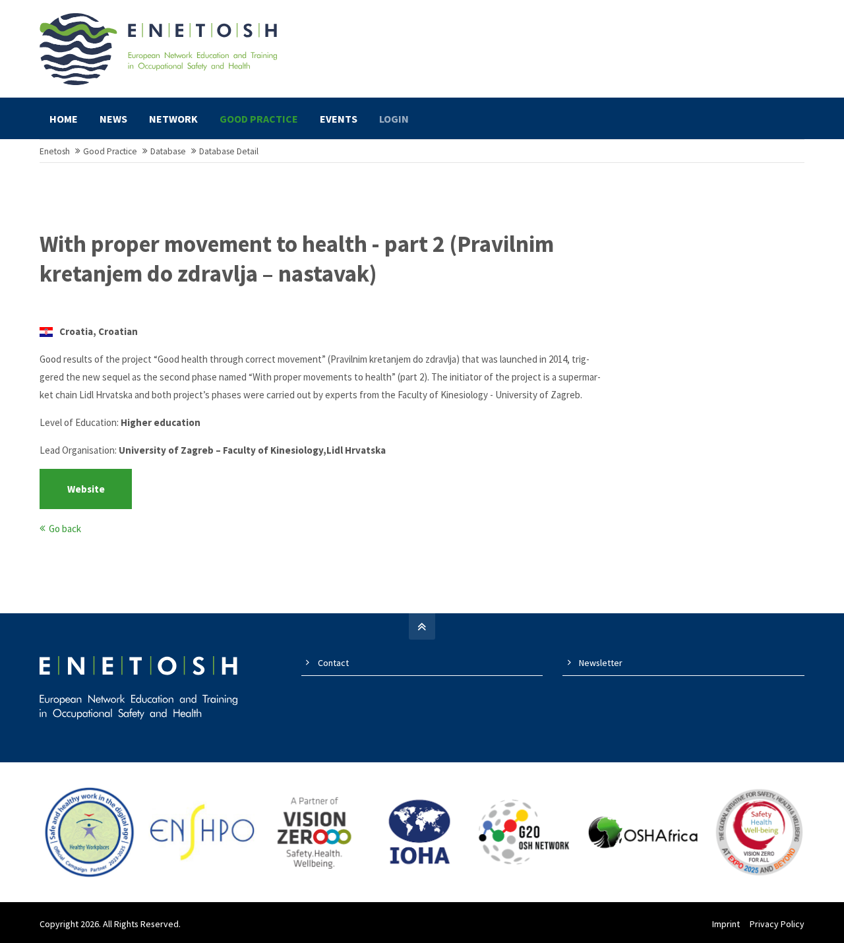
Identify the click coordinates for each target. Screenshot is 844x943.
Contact (333, 663)
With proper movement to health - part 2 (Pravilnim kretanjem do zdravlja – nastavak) (297, 259)
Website (86, 489)
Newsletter (600, 663)
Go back (65, 528)
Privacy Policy (777, 924)
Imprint (726, 924)
